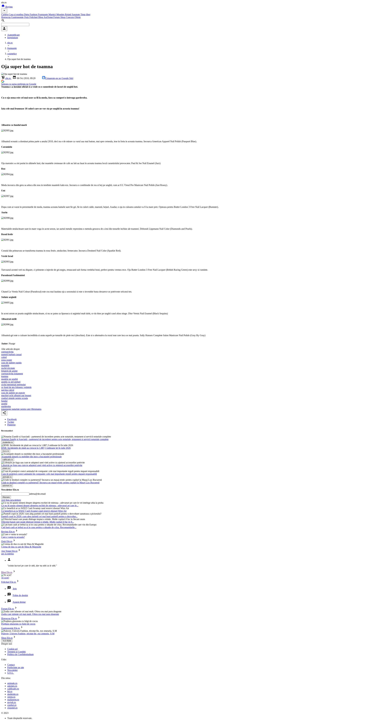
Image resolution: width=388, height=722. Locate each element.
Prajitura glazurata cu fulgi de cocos (18, 624)
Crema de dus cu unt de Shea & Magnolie (21, 546)
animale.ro (12, 683)
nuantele (5, 365)
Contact (11, 664)
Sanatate (76, 14)
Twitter (10, 422)
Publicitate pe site (15, 667)
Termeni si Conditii (16, 651)
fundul (4, 401)
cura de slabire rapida (11, 362)
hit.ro (9, 691)
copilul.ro (11, 705)
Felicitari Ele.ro (8, 582)
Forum (56, 17)
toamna (4, 376)
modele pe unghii (9, 379)
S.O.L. (10, 673)
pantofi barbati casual (11, 354)
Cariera (5, 14)
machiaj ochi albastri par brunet (16, 395)
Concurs (70, 17)
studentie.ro (12, 694)
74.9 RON (6, 641)
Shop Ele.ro (7, 638)
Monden (60, 14)
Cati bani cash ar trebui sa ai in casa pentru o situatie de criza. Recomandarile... (38, 527)
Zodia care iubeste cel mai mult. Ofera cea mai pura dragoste (30, 614)
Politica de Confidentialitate (20, 654)
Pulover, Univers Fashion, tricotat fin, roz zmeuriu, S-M (27, 633)
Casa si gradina (16, 14)
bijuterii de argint (9, 371)
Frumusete (43, 14)
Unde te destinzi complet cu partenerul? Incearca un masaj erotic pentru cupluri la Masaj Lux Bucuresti (50, 482)
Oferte (78, 17)
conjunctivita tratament (12, 373)
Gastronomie (17, 17)
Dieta (27, 14)
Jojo (15, 588)
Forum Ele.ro (7, 608)
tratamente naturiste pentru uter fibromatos (21, 409)
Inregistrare (12, 37)
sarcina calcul (7, 390)
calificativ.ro (13, 688)
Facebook (12, 419)
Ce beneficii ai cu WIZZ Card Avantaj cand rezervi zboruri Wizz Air (34, 511)
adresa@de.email (37, 494)
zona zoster (6, 360)
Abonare (6, 497)
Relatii (68, 14)
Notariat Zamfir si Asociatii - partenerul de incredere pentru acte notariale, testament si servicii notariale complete (55, 439)
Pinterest (11, 424)
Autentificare (13, 35)
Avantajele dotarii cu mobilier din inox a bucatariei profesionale (31, 456)
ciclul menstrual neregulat (13, 384)
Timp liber (85, 14)
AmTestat (48, 17)
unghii (4, 403)
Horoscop (6, 17)
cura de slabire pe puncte (13, 392)
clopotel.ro (12, 708)
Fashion (34, 14)
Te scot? (5, 577)
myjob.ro (11, 702)
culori (4, 357)
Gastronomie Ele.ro (10, 628)
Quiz (26, 17)
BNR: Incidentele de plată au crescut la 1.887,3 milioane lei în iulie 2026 (36, 448)
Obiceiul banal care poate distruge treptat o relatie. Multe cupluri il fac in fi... (37, 522)
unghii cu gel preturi (10, 382)
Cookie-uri (12, 649)
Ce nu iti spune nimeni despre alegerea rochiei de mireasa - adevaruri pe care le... (39, 505)
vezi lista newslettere (11, 500)
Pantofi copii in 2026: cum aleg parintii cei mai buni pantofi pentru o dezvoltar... (39, 516)
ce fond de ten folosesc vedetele (16, 387)
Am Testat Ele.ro (9, 551)
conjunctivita (7, 351)
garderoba (6, 406)
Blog (40, 17)
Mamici (52, 14)
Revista (9, 6)
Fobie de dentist (20, 595)
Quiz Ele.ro (6, 541)
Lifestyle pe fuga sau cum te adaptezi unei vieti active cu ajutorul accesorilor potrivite (41, 465)
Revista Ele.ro (8, 531)
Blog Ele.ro (6, 572)
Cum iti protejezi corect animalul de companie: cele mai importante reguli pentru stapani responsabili (49, 474)
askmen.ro (12, 686)
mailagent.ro (13, 699)
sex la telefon (7, 553)
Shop (63, 17)
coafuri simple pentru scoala (14, 398)
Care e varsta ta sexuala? (13, 537)
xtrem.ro (11, 697)
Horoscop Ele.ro (9, 618)
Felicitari (33, 17)
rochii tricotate (8, 368)
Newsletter (12, 670)
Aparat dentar (19, 602)
